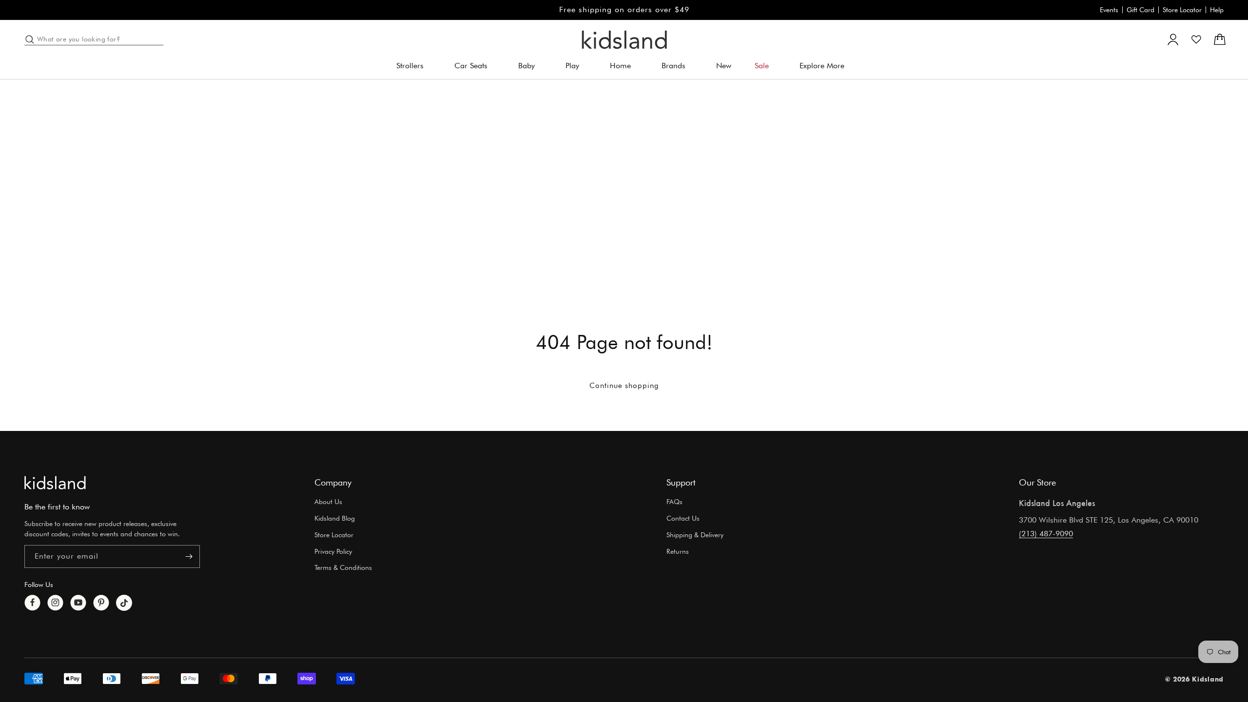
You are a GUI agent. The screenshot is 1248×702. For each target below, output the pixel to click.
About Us (328, 502)
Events (1109, 9)
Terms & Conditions (343, 567)
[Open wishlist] (1196, 39)
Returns (677, 551)
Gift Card (1140, 9)
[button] (413, 66)
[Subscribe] (188, 556)
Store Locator (1182, 9)
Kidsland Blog (334, 518)
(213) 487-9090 (1046, 533)
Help (1217, 9)
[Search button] (29, 39)
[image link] (55, 482)
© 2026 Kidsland (1194, 678)
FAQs (674, 502)
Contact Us (683, 518)
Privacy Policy (333, 551)
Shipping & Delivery (694, 535)
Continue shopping (624, 385)
